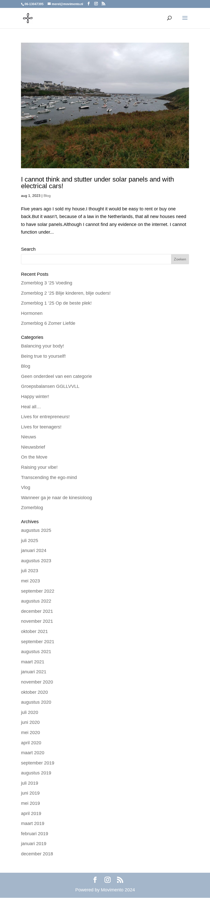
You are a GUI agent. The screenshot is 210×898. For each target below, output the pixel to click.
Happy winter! (35, 396)
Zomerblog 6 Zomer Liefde (48, 323)
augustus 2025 (36, 530)
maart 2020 (32, 752)
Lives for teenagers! (41, 426)
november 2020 (37, 682)
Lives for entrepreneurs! (45, 416)
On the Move (34, 457)
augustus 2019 (36, 772)
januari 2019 (33, 843)
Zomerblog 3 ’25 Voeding (46, 282)
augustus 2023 (36, 560)
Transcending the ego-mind (49, 477)
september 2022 (37, 591)
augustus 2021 (36, 651)
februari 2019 (34, 833)
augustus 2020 (36, 702)
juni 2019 (30, 793)
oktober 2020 (34, 692)
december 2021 (37, 611)
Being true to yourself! (43, 356)
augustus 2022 (36, 601)
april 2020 (31, 742)
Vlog (25, 487)
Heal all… (31, 406)
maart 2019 (32, 823)
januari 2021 (33, 671)
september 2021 (37, 641)
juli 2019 (29, 783)
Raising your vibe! (39, 467)
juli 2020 (29, 712)
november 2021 (37, 621)
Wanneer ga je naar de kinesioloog (56, 497)
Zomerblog (32, 507)
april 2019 (31, 813)
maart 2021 (32, 661)
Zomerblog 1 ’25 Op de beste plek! (56, 303)
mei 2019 (30, 803)
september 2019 (37, 762)
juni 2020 (30, 722)
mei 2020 (30, 732)
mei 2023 (30, 580)
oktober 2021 (34, 631)
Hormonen (32, 313)
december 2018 (37, 853)
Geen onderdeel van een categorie (56, 376)
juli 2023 (29, 570)
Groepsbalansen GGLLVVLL (50, 386)
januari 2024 (33, 550)
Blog (47, 196)
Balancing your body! (42, 346)
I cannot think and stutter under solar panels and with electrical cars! (97, 182)
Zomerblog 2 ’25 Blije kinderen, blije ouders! (66, 293)
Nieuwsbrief (33, 447)
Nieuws (28, 436)
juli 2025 (29, 540)
